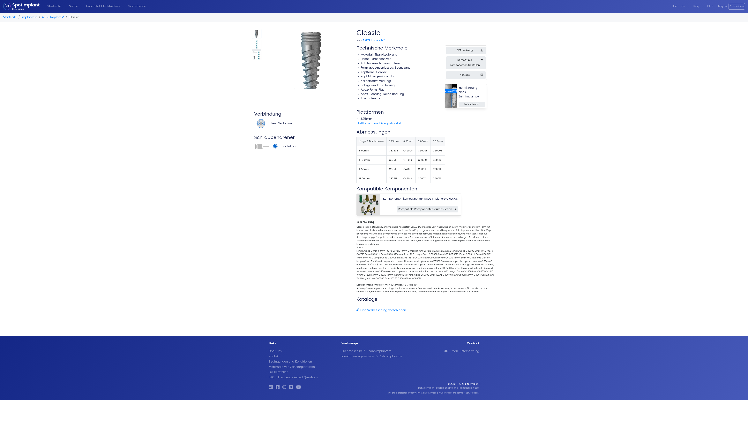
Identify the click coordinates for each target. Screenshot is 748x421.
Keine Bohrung (393, 94)
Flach (382, 89)
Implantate (29, 17)
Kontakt (274, 356)
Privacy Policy (445, 393)
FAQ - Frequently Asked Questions (293, 377)
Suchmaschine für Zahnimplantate (366, 351)
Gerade (381, 72)
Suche (73, 6)
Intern (396, 63)
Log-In (722, 6)
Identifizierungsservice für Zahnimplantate (371, 356)
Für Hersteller (278, 372)
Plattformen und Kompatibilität (378, 123)
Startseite (54, 6)
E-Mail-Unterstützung (463, 351)
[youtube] (298, 387)
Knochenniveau (382, 58)
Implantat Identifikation (103, 6)
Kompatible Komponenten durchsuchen (426, 209)
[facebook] (278, 387)
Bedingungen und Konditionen (290, 361)
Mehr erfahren (471, 104)
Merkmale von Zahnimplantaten (292, 366)
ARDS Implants (53, 17)
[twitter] (291, 387)
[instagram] (284, 387)
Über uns (678, 6)
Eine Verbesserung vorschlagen (382, 310)
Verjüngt (385, 81)
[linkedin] (271, 387)
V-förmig (388, 85)
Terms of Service (465, 393)
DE (709, 6)
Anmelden (737, 6)
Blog (696, 6)
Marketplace (137, 6)
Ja (379, 98)
